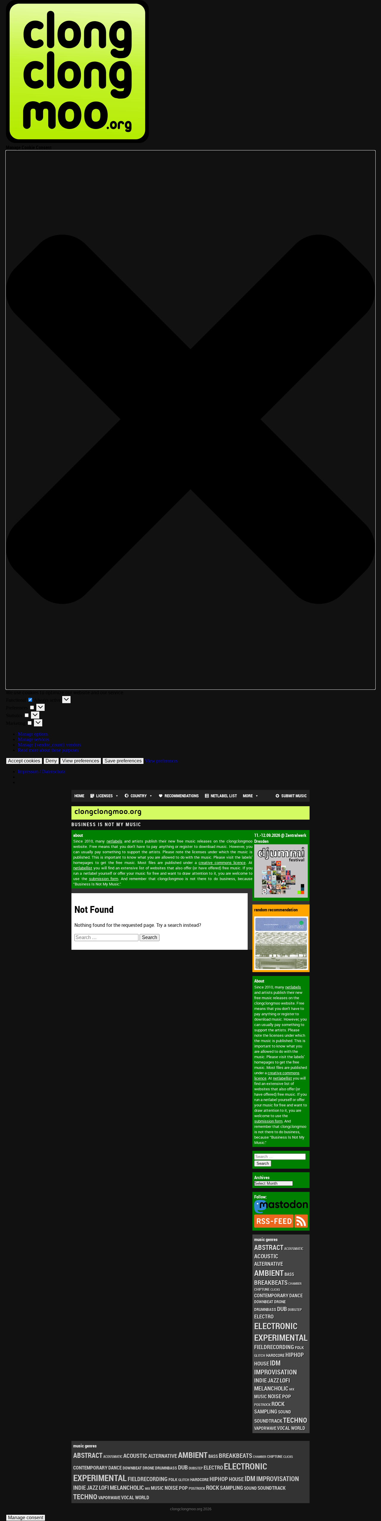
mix (291, 1389)
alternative (268, 1263)
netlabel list (224, 795)
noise (274, 1396)
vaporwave (265, 1428)
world (298, 1428)
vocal (283, 1428)
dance (296, 1295)
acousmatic (293, 1248)
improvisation (275, 1372)
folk (299, 1347)
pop (286, 1396)
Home (79, 795)
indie (260, 1380)
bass (289, 1274)
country (139, 795)
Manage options (33, 734)
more (248, 795)
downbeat (263, 1301)
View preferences (80, 760)
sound (284, 1412)
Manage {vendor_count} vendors (49, 744)
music (260, 1396)
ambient (269, 1272)
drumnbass (265, 1309)
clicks (275, 1289)
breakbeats (271, 1282)
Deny (51, 760)
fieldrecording (274, 1347)
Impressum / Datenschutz (41, 771)
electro (264, 1316)
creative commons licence (222, 862)
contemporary (271, 1295)
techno (295, 1420)
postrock (262, 1404)
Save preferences (123, 760)
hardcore (275, 1355)
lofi (285, 1380)
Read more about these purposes (48, 750)
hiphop (294, 1354)
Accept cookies (24, 760)
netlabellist (282, 1078)
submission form (268, 1121)
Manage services (33, 739)
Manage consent (25, 1517)
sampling (265, 1411)
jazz (273, 1380)
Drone (280, 1301)
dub (282, 1308)
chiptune (262, 1289)
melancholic (271, 1388)
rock (278, 1404)
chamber (295, 1284)
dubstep (295, 1309)
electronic (275, 1326)
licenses (104, 795)
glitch (259, 1355)
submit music (294, 795)
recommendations (182, 795)
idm (275, 1363)
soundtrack (268, 1420)
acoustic (266, 1256)
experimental (281, 1337)
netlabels (293, 987)
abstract (268, 1247)
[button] (190, 420)
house (261, 1363)
